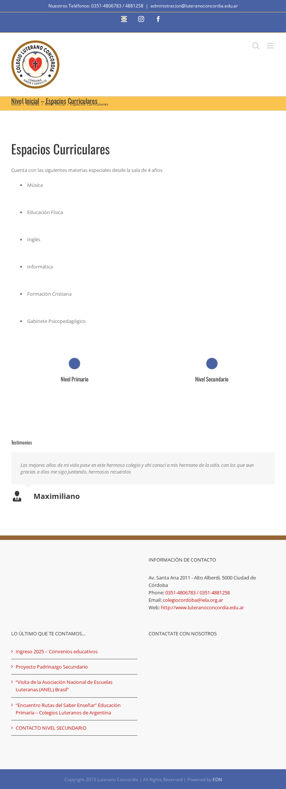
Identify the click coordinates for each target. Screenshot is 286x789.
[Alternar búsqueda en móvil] (256, 46)
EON (217, 779)
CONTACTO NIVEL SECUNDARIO (51, 727)
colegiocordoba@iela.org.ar (193, 600)
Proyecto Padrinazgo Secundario (52, 666)
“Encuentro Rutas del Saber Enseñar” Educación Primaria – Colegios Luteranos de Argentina (68, 709)
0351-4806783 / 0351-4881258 (197, 592)
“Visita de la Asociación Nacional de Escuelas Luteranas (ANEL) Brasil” (64, 686)
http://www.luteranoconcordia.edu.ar (202, 607)
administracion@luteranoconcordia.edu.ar (194, 6)
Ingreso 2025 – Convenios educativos (57, 651)
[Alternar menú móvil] (271, 46)
